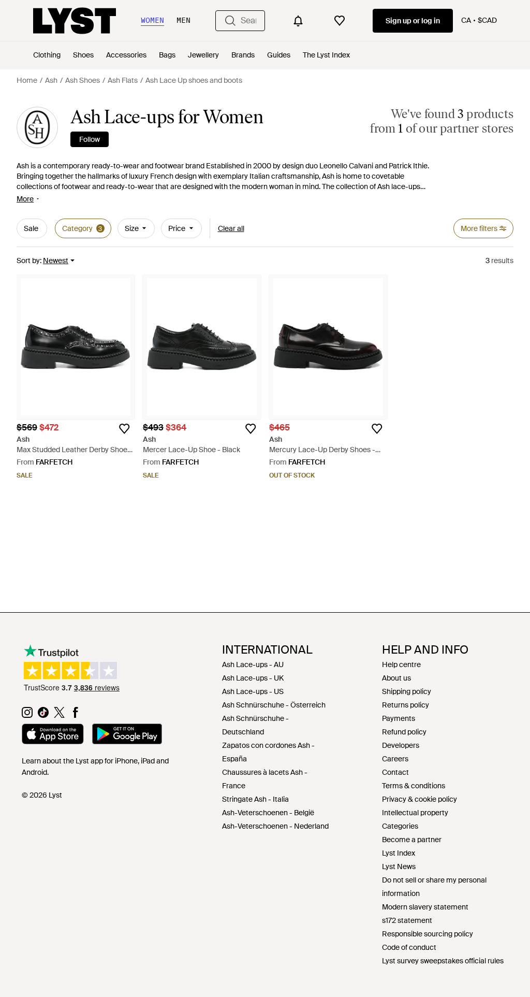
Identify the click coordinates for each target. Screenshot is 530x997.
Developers (400, 745)
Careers (395, 758)
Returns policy (405, 705)
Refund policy (404, 731)
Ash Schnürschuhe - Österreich (274, 705)
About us (396, 678)
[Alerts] (298, 20)
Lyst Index (398, 853)
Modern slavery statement (425, 907)
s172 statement (407, 920)
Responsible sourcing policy (427, 933)
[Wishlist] (339, 20)
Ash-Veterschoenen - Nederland (275, 826)
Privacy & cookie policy (419, 799)
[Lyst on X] (59, 715)
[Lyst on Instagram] (27, 715)
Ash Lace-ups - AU (253, 664)
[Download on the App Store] (53, 735)
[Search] (230, 21)
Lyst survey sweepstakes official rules (443, 960)
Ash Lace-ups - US (253, 691)
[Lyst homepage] (74, 20)
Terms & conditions (413, 785)
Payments (398, 718)
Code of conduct (409, 947)
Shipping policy (406, 691)
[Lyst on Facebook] (75, 715)
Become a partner (411, 839)
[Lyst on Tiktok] (43, 715)
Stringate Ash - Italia (255, 799)
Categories (400, 826)
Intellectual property (415, 812)
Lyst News (399, 866)
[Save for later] (124, 428)
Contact (395, 772)
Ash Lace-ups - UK (253, 678)
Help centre (401, 664)
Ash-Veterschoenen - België (268, 812)
